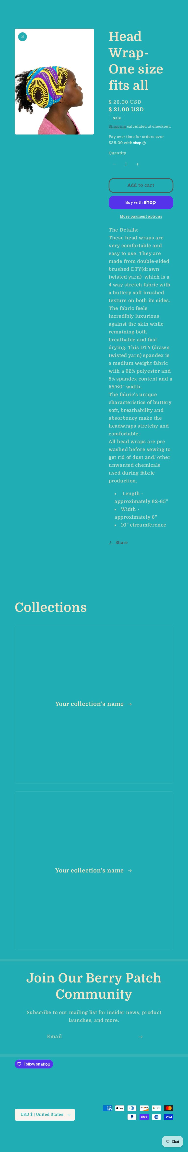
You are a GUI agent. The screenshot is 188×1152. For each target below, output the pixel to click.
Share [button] (122, 542)
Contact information (155, 1140)
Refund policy (130, 1134)
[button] (12, 9)
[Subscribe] (140, 1036)
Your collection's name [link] (90, 704)
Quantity (117, 153)
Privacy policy (160, 1134)
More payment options (141, 216)
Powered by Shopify (94, 1135)
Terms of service (83, 1140)
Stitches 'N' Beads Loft (56, 1135)
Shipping (117, 126)
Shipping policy (117, 1140)
